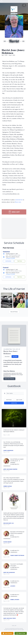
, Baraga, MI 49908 (10, 258)
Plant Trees (19, 261)
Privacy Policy (10, 629)
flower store (18, 202)
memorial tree (19, 200)
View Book (7, 356)
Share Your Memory (9, 378)
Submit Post (14, 403)
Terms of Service (18, 629)
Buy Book (15, 356)
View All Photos (14, 311)
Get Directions (8, 261)
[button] (14, 418)
